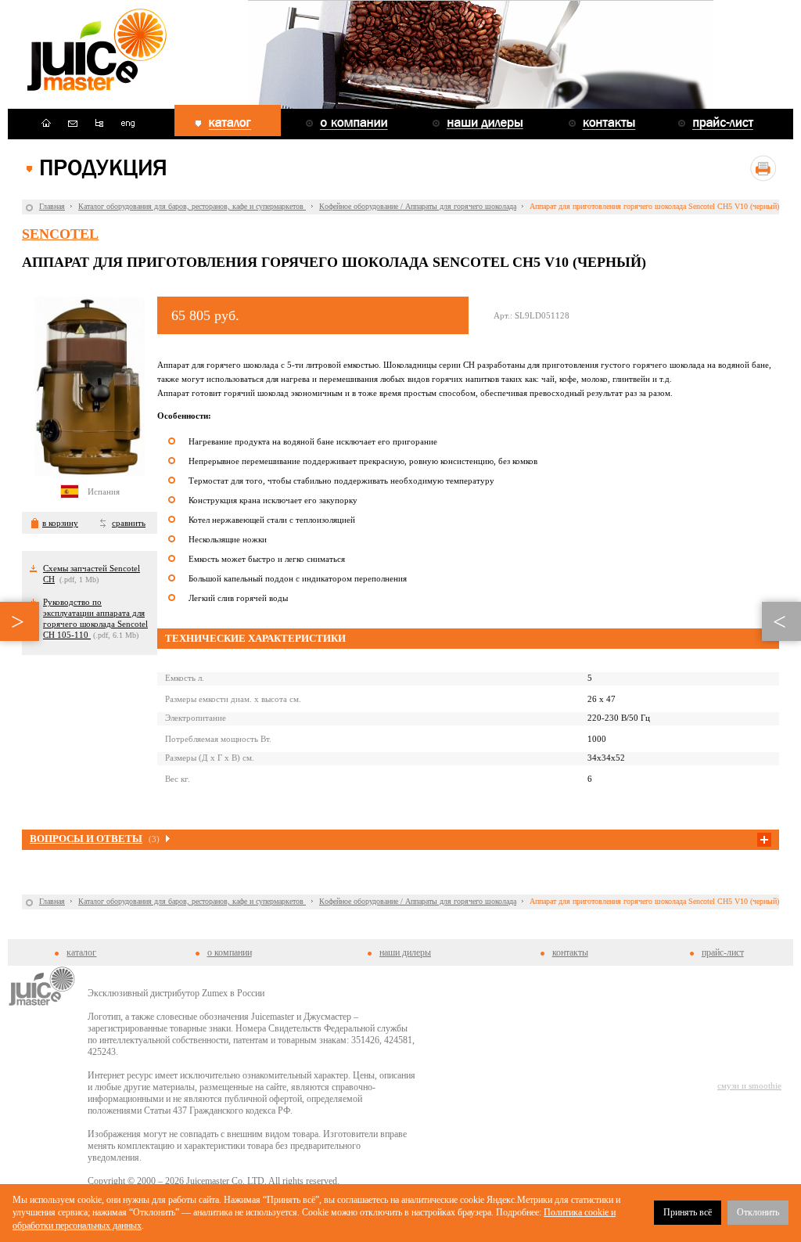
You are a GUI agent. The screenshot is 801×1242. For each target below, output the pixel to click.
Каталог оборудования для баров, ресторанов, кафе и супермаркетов (192, 206)
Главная (52, 206)
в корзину (60, 522)
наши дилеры (405, 952)
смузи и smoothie (749, 1085)
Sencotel (60, 234)
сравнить (128, 522)
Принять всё (687, 1212)
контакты (570, 952)
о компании (229, 952)
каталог (81, 952)
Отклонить (758, 1212)
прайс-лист (723, 952)
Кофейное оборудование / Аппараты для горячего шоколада (417, 206)
